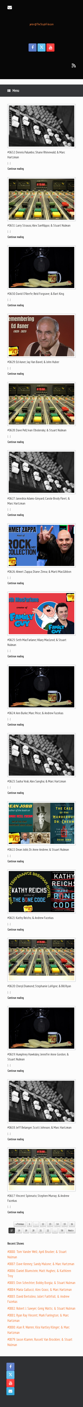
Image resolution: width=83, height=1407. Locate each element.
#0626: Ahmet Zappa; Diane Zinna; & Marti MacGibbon (39, 572)
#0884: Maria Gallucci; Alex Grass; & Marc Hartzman (39, 1289)
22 (48, 1230)
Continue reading (15, 169)
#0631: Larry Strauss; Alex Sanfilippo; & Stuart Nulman (38, 225)
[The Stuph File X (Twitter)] (41, 47)
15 (65, 1224)
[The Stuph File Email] (10, 1391)
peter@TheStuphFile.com (42, 24)
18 (19, 1230)
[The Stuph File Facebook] (33, 47)
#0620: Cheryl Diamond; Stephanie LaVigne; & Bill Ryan (39, 986)
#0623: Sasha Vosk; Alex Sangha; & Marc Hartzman (36, 781)
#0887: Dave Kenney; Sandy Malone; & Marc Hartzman (40, 1264)
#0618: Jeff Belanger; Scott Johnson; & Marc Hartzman (39, 1127)
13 (50, 1224)
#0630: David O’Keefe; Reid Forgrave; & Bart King (35, 294)
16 (72, 1224)
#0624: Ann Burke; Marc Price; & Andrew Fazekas (35, 713)
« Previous (20, 1224)
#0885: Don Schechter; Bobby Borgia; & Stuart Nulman (41, 1282)
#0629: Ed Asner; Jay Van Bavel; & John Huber (33, 362)
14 (57, 1224)
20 (33, 1230)
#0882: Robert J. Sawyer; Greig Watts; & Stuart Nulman (41, 1308)
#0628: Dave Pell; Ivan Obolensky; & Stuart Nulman (36, 430)
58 (62, 1230)
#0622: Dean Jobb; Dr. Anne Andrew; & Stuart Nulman (38, 849)
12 (43, 1224)
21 (41, 1230)
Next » (70, 1230)
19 (26, 1230)
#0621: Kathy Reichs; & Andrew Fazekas (30, 918)
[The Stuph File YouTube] (50, 47)
